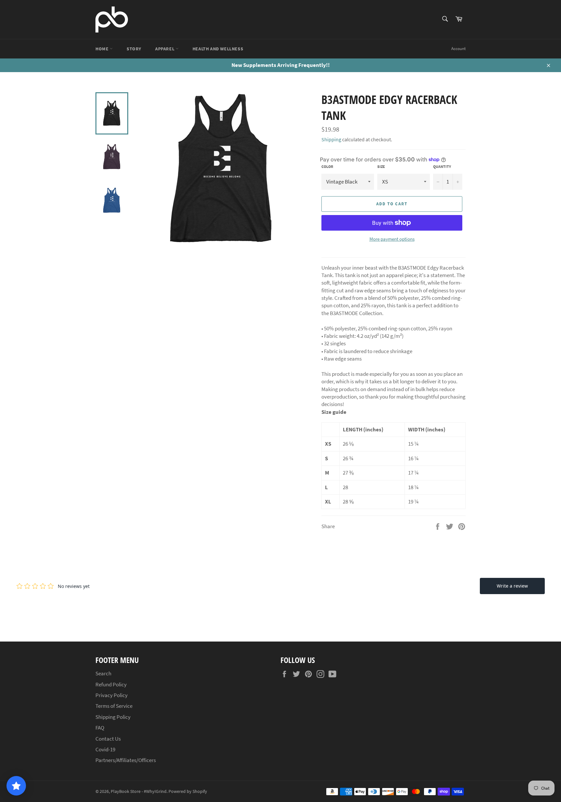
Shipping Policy (113, 716)
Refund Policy (111, 684)
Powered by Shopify (187, 791)
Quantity (442, 166)
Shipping (331, 139)
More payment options (392, 239)
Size (381, 166)
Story (134, 49)
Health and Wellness (218, 49)
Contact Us (108, 738)
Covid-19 (105, 749)
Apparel (165, 49)
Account (458, 48)
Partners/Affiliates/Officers (125, 760)
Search (103, 673)
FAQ (99, 727)
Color (327, 166)
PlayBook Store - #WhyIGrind (139, 791)
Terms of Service (113, 705)
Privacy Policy (111, 695)
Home (102, 49)
